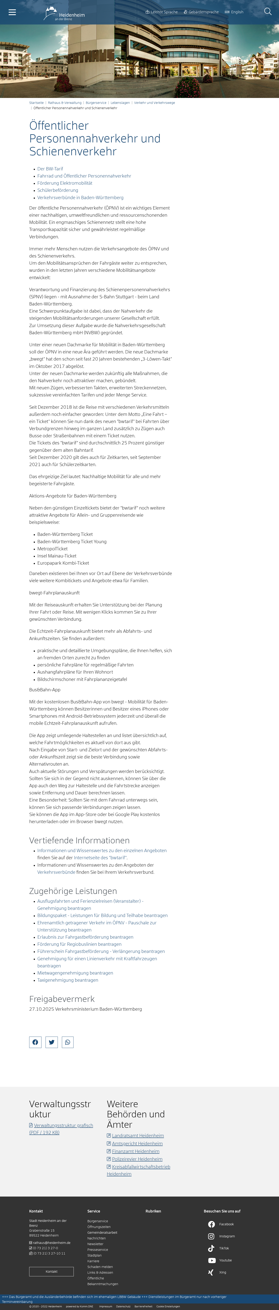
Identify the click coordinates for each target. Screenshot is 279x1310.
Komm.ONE (86, 1307)
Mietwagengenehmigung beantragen (75, 973)
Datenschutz (123, 1307)
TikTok (224, 1248)
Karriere (93, 1261)
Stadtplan (94, 1255)
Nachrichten (96, 1238)
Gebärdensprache (204, 12)
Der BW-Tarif (50, 169)
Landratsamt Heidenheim (138, 1136)
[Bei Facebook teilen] (35, 1042)
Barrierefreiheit (143, 1307)
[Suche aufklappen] (268, 12)
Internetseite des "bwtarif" (100, 858)
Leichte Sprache (164, 12)
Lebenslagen (120, 102)
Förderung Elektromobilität (64, 183)
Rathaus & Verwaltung (64, 102)
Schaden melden (100, 1267)
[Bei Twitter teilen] (52, 1042)
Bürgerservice (96, 102)
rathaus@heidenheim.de (51, 1242)
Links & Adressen (100, 1272)
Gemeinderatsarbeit (102, 1232)
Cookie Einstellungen (168, 1307)
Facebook (226, 1224)
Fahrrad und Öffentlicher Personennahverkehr (84, 176)
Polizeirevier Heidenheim (137, 1159)
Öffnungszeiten (99, 1227)
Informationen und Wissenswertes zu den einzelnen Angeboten (102, 851)
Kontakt (51, 1271)
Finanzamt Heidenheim (136, 1151)
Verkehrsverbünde (56, 872)
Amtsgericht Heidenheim (137, 1144)
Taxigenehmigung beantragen (67, 980)
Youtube (225, 1260)
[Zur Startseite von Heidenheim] (64, 12)
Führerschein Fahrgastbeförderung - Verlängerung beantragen (101, 951)
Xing (222, 1272)
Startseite (36, 102)
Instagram (227, 1236)
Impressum (105, 1307)
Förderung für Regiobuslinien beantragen (79, 944)
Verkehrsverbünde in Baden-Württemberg (80, 198)
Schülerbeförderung (57, 190)
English (237, 12)
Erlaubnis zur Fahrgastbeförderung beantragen (85, 937)
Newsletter (95, 1244)
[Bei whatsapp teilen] (68, 1042)
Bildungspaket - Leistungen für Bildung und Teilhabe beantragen (102, 916)
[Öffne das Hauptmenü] (12, 12)
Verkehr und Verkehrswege (154, 102)
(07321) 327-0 (45, 1248)
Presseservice (97, 1249)
